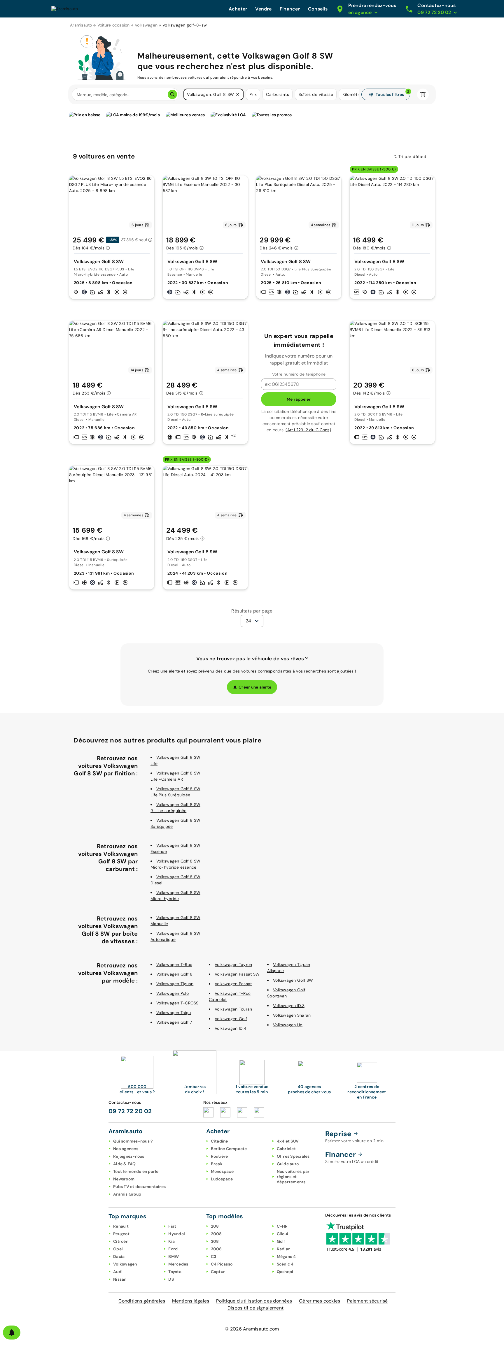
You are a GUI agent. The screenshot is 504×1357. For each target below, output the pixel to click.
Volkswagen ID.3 (288, 1005)
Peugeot (121, 1233)
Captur (218, 1271)
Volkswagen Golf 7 (174, 1022)
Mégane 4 (286, 1256)
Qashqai (285, 1271)
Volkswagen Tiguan (174, 983)
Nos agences (125, 1148)
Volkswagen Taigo (173, 1012)
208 (215, 1226)
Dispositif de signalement (256, 1308)
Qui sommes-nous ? (133, 1141)
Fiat (172, 1226)
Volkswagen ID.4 (230, 1028)
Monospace (222, 1171)
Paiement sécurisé (367, 1301)
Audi (118, 1271)
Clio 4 (282, 1233)
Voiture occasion (113, 25)
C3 (213, 1256)
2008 (216, 1233)
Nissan (120, 1279)
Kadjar (283, 1249)
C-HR (282, 1226)
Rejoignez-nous (128, 1156)
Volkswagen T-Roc (174, 964)
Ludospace (222, 1179)
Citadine (219, 1141)
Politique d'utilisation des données (254, 1301)
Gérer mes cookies (319, 1301)
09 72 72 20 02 (130, 1111)
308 (215, 1241)
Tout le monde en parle (136, 1171)
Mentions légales (190, 1301)
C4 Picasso (222, 1264)
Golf (281, 1241)
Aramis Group (127, 1194)
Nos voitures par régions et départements (293, 1176)
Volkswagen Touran (233, 1009)
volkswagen (146, 25)
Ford (173, 1249)
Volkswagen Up (287, 1024)
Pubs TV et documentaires (139, 1186)
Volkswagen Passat (233, 983)
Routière (219, 1156)
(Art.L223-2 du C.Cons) (308, 429)
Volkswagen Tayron (233, 964)
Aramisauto (81, 25)
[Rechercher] (172, 94)
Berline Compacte (229, 1148)
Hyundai (176, 1233)
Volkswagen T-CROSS (177, 1003)
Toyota (174, 1271)
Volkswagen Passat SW (237, 974)
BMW (173, 1256)
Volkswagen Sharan (292, 1015)
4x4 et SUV (288, 1141)
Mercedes (178, 1264)
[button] (237, 94)
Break (217, 1163)
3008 (216, 1249)
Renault (121, 1226)
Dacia (119, 1256)
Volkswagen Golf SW (293, 980)
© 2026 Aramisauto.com (252, 1329)
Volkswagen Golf (231, 1018)
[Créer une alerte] (11, 1333)
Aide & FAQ (124, 1163)
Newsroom (123, 1179)
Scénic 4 (285, 1264)
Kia (171, 1241)
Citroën (120, 1241)
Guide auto (288, 1163)
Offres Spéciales (293, 1156)
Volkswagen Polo (172, 993)
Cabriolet (286, 1148)
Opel (118, 1249)
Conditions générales (141, 1301)
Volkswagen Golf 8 (174, 974)
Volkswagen (125, 1264)
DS (171, 1279)
